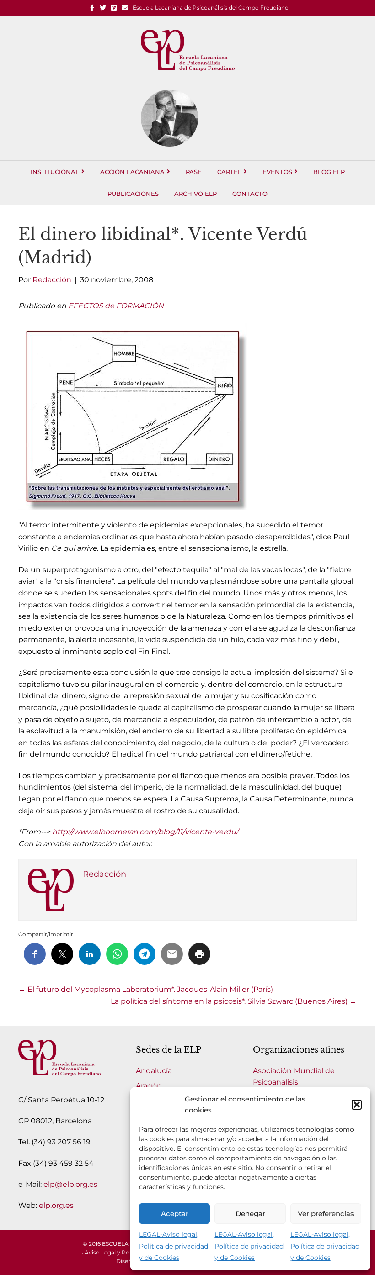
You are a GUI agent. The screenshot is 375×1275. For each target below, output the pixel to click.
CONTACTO (250, 193)
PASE (194, 171)
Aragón (149, 1085)
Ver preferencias (326, 1213)
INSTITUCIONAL (55, 171)
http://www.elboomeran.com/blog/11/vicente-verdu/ (145, 831)
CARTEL (229, 171)
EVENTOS (277, 171)
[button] (356, 1104)
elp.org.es (56, 1205)
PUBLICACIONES (133, 193)
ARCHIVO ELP (195, 193)
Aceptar (174, 1213)
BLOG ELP (329, 171)
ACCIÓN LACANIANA (132, 171)
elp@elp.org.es (70, 1184)
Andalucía (154, 1070)
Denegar (250, 1213)
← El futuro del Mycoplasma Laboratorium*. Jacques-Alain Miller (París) (145, 989)
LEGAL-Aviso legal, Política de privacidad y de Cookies (173, 1246)
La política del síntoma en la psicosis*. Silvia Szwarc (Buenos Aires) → (234, 1001)
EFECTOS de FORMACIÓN (116, 305)
